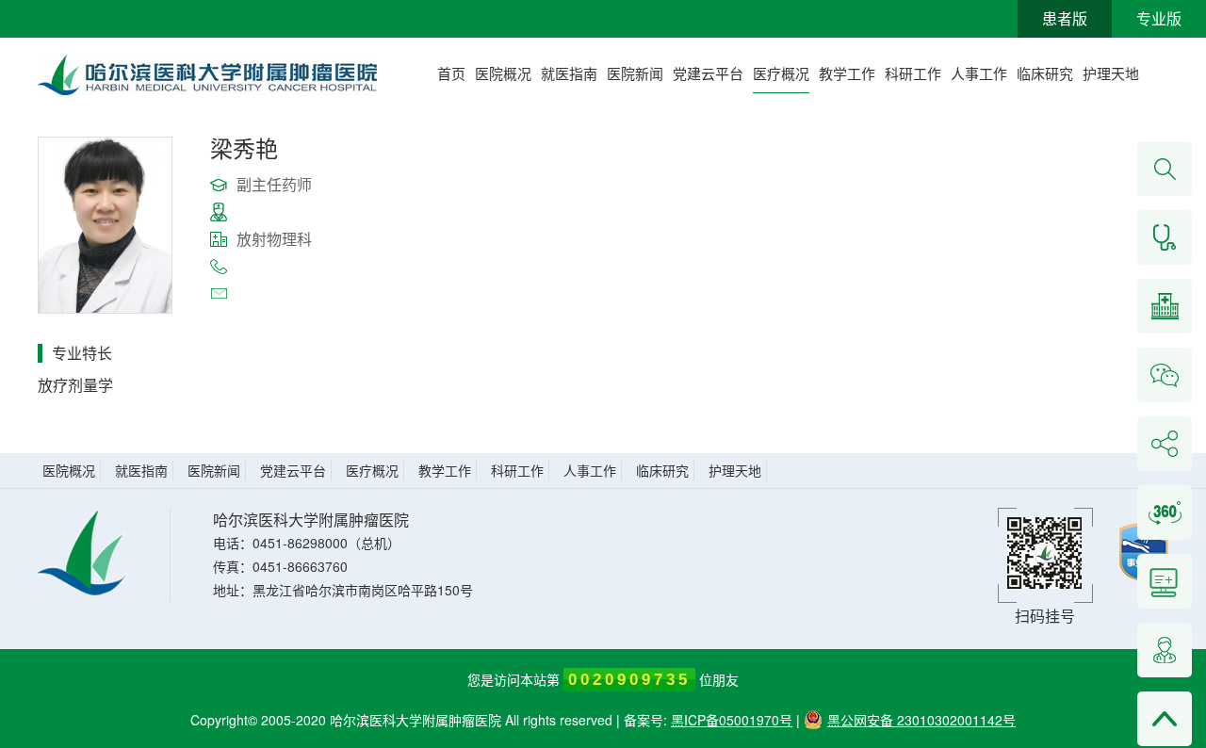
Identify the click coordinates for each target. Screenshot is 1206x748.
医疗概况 (781, 73)
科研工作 (913, 73)
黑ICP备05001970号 (731, 719)
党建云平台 (708, 73)
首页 (451, 73)
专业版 (1159, 18)
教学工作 (847, 73)
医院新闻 (635, 73)
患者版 (1064, 18)
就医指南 (569, 73)
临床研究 (1045, 73)
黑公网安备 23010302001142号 (921, 719)
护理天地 (1111, 73)
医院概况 (503, 73)
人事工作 (979, 73)
